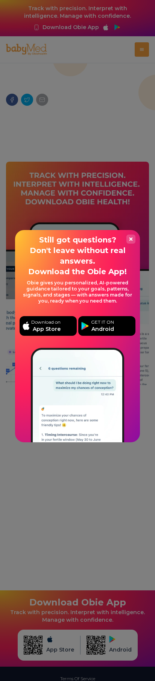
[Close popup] (130, 239)
